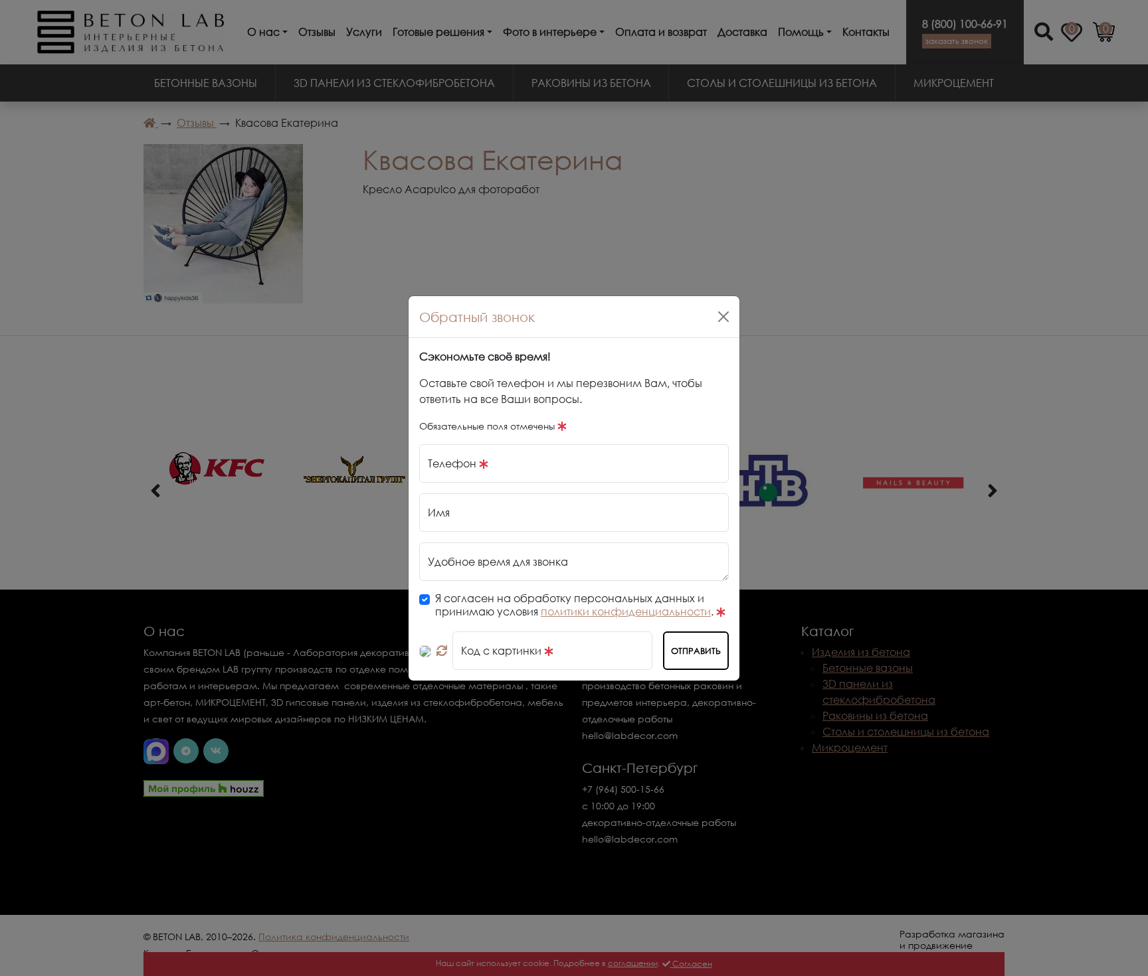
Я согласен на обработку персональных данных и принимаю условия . (575, 605)
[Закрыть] (723, 316)
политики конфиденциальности (626, 611)
